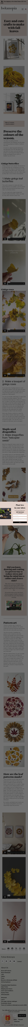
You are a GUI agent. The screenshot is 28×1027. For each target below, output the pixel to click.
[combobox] (20, 520)
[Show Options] (26, 520)
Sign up (20, 522)
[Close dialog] (27, 502)
